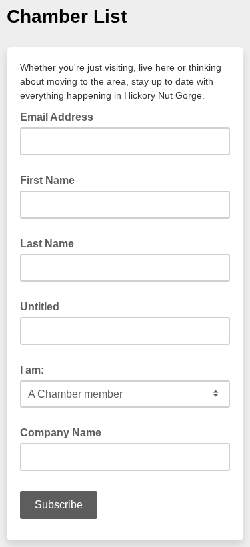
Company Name (60, 432)
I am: (32, 370)
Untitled (39, 306)
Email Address (60, 116)
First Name (47, 180)
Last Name (47, 243)
